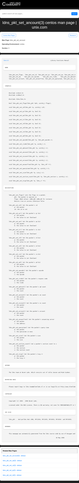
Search (74, 13)
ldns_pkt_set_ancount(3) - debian (14, 456)
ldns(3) (6, 60)
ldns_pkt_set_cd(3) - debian (12, 465)
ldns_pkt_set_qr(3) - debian (12, 470)
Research (73, 35)
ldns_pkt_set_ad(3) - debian (12, 460)
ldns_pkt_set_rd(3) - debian (12, 475)
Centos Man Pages (9, 35)
